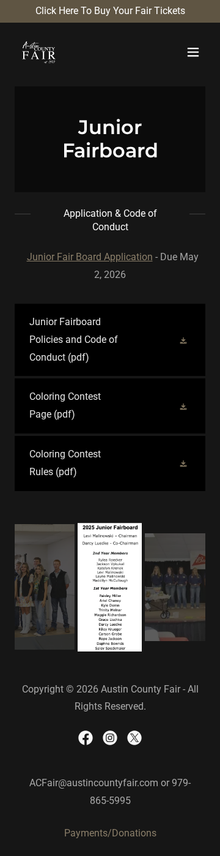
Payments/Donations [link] (110, 833)
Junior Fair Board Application (90, 257)
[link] (39, 52)
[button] (193, 52)
